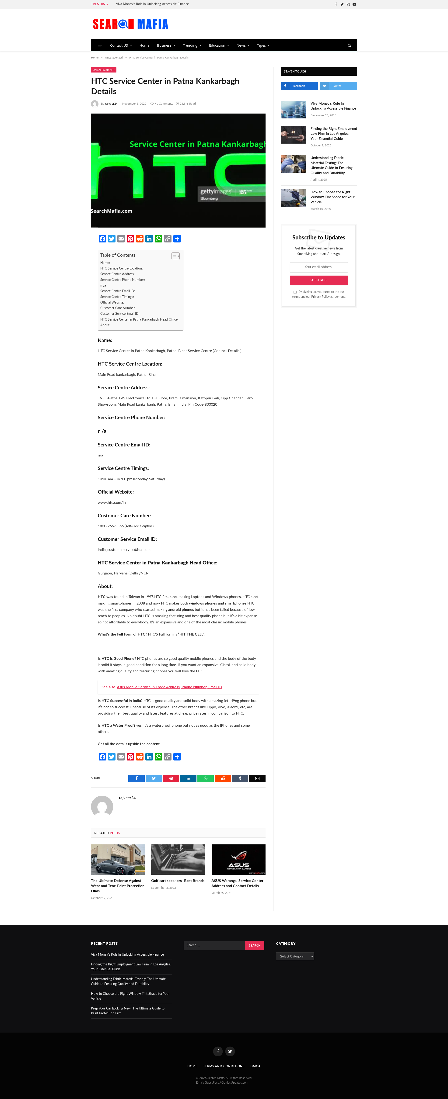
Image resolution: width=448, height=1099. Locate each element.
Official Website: (112, 302)
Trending (190, 45)
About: (105, 325)
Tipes (261, 45)
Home (145, 45)
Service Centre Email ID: (117, 291)
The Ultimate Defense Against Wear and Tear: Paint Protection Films (117, 886)
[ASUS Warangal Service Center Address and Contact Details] (238, 859)
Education (217, 45)
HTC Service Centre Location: (121, 268)
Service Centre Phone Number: (122, 280)
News (241, 45)
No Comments (163, 104)
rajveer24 (111, 104)
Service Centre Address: (117, 274)
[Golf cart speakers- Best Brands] (178, 859)
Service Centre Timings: (117, 297)
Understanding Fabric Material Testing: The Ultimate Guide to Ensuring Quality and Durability (332, 165)
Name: (105, 263)
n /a (103, 285)
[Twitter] (75, 263)
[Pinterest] (75, 288)
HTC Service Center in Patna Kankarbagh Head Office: (139, 319)
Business (164, 45)
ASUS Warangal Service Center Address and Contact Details (237, 883)
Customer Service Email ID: (120, 313)
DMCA (255, 1066)
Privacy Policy (320, 296)
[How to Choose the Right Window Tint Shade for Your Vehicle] (293, 198)
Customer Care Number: (118, 308)
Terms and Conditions (224, 1066)
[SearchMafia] (130, 24)
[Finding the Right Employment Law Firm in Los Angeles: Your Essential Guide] (293, 135)
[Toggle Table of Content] (173, 256)
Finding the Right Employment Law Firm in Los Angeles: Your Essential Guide (334, 134)
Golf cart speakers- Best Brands (177, 881)
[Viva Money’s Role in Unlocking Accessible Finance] (293, 109)
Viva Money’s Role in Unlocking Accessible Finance (152, 4)
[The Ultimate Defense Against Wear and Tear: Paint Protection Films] (118, 859)
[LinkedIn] (75, 276)
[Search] (349, 45)
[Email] (75, 300)
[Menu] (100, 45)
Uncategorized (104, 70)
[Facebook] (75, 251)
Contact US (119, 45)
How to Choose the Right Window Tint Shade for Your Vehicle (333, 197)
